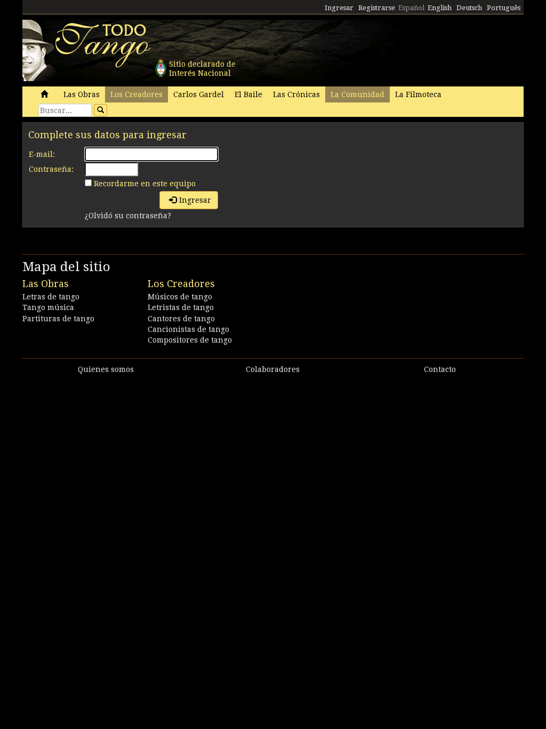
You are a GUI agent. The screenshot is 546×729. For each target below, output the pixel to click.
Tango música (48, 307)
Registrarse (376, 8)
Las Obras (81, 94)
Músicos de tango (180, 296)
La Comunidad (357, 94)
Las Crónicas (296, 94)
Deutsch (469, 8)
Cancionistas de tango (188, 329)
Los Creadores (136, 94)
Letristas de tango (181, 307)
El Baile (248, 94)
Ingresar (339, 8)
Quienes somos (106, 369)
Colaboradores (273, 369)
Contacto (440, 369)
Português (503, 8)
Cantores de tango (181, 318)
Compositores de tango (190, 340)
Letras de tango (50, 296)
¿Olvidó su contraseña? (128, 215)
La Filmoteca (418, 94)
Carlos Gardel (198, 94)
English (440, 8)
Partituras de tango (58, 318)
